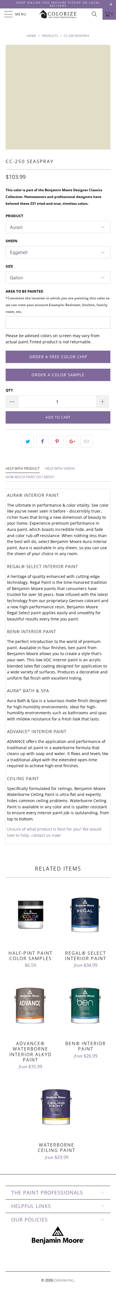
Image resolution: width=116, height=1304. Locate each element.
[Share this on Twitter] (28, 441)
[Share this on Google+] (72, 441)
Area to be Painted (58, 301)
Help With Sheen (60, 468)
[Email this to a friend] (87, 441)
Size (9, 266)
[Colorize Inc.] (58, 14)
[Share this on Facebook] (42, 441)
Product (14, 215)
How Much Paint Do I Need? (30, 477)
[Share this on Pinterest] (57, 441)
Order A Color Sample (58, 374)
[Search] (96, 14)
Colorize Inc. (64, 1280)
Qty (9, 390)
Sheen (11, 240)
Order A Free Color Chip (58, 356)
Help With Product (23, 468)
